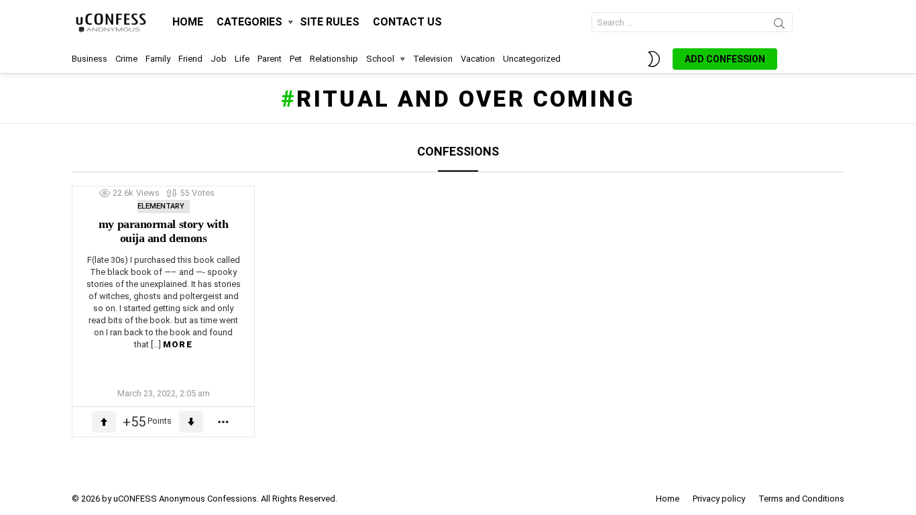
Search (779, 25)
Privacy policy (719, 499)
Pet (296, 59)
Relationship (334, 59)
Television (433, 59)
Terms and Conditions (801, 499)
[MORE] (224, 422)
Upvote (104, 422)
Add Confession (725, 59)
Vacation (478, 59)
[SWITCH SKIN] (654, 59)
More (177, 344)
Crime (126, 59)
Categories (249, 21)
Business (89, 59)
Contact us (407, 21)
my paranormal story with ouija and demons (163, 231)
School (380, 59)
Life (242, 59)
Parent (269, 59)
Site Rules (329, 21)
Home (187, 21)
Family (158, 59)
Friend (190, 59)
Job (219, 59)
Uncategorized (532, 59)
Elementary (160, 206)
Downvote (191, 422)
